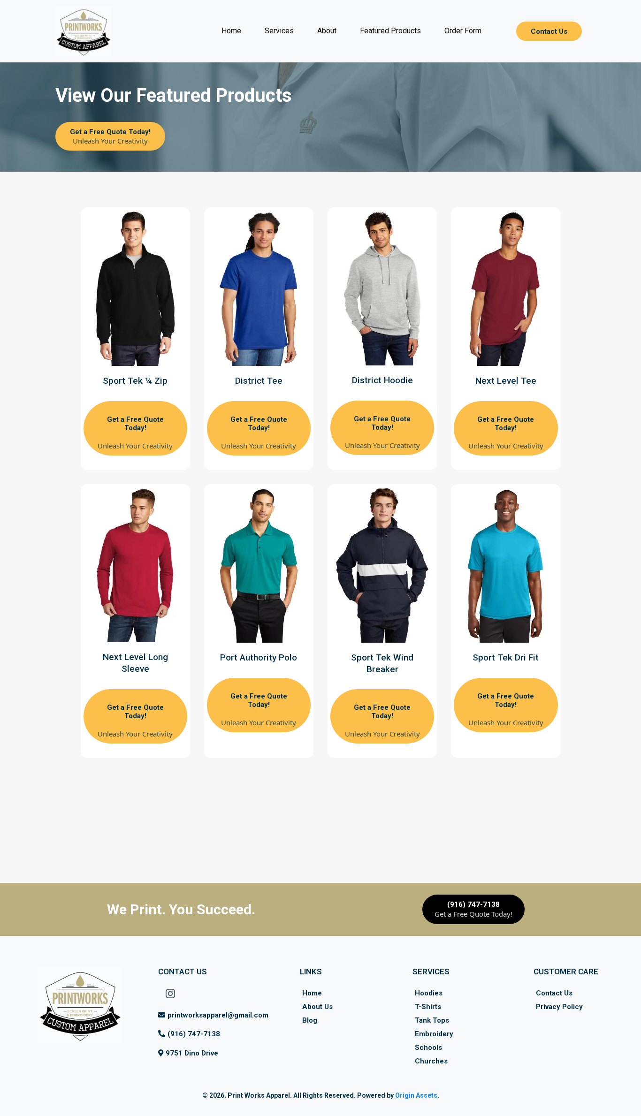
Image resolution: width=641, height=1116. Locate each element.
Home (231, 30)
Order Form (462, 30)
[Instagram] (170, 993)
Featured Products (390, 30)
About (326, 30)
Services (279, 30)
